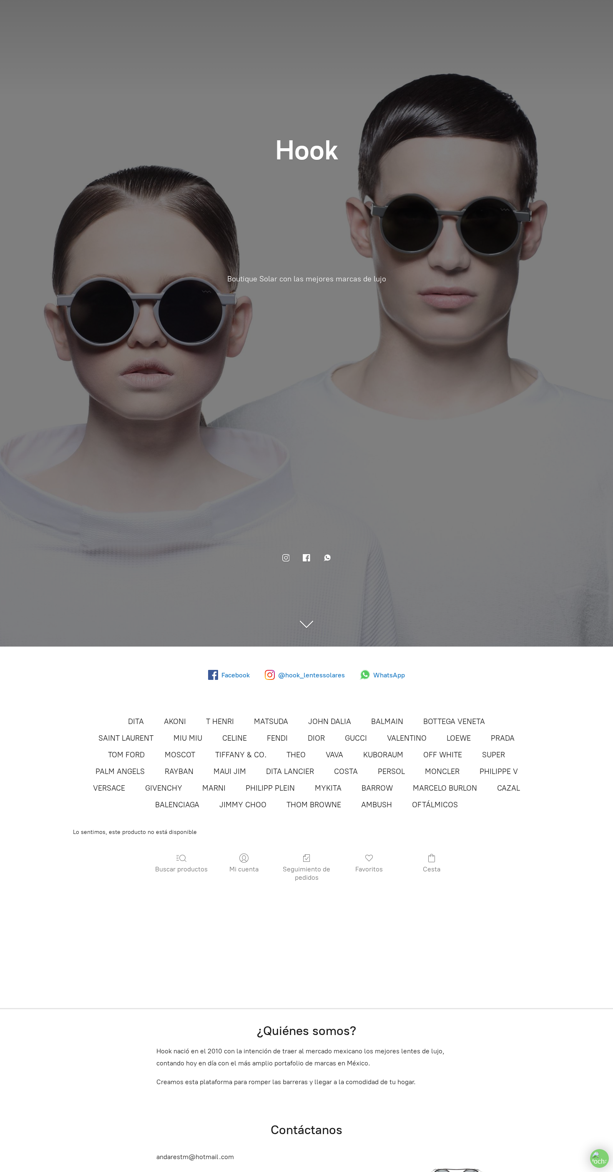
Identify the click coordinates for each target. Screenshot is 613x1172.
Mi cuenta (244, 869)
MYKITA (328, 788)
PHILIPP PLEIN (270, 788)
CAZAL (508, 788)
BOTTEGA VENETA (454, 721)
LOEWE (459, 738)
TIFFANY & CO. (240, 754)
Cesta (431, 869)
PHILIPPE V (499, 771)
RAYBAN (179, 771)
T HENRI (220, 721)
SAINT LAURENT (125, 738)
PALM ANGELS (120, 771)
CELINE (234, 738)
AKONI (175, 721)
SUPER (493, 754)
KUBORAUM (383, 754)
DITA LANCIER (290, 771)
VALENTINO (407, 738)
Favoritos (369, 869)
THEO (296, 754)
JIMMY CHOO (242, 804)
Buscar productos (181, 869)
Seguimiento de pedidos (306, 873)
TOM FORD (126, 754)
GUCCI (356, 738)
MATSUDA (271, 721)
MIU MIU (187, 738)
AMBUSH (376, 804)
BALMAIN (387, 721)
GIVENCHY (163, 788)
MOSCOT (180, 754)
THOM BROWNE (313, 804)
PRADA (503, 738)
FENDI (277, 738)
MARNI (214, 788)
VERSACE (109, 788)
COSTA (346, 771)
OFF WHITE (442, 754)
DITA (136, 721)
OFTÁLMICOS (435, 804)
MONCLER (442, 771)
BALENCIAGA (177, 804)
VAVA (334, 754)
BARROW (377, 788)
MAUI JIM (230, 771)
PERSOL (391, 771)
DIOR (316, 738)
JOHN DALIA (329, 721)
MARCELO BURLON (445, 788)
